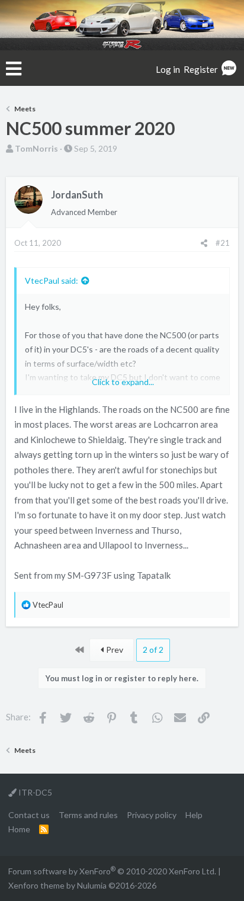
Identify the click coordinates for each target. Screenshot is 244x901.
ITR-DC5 (34, 792)
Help (194, 815)
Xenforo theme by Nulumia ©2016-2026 (82, 885)
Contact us (29, 815)
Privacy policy (151, 815)
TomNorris (36, 148)
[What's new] (229, 69)
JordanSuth (77, 195)
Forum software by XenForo (112, 870)
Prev (113, 650)
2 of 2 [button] (153, 650)
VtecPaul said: (51, 280)
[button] (13, 69)
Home (19, 829)
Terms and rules (88, 815)
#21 (223, 243)
